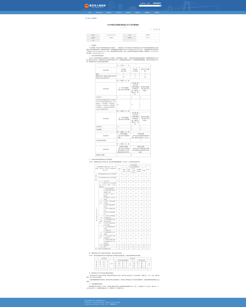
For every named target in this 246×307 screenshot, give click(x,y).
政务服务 (147, 12)
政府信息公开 (99, 12)
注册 (159, 3)
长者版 (148, 3)
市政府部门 (94, 18)
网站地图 (118, 302)
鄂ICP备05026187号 (88, 302)
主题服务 (157, 12)
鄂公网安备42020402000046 (99, 302)
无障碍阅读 (142, 3)
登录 (155, 3)
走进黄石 (128, 12)
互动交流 (118, 12)
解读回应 (109, 12)
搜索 (160, 6)
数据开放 (137, 12)
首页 (90, 12)
